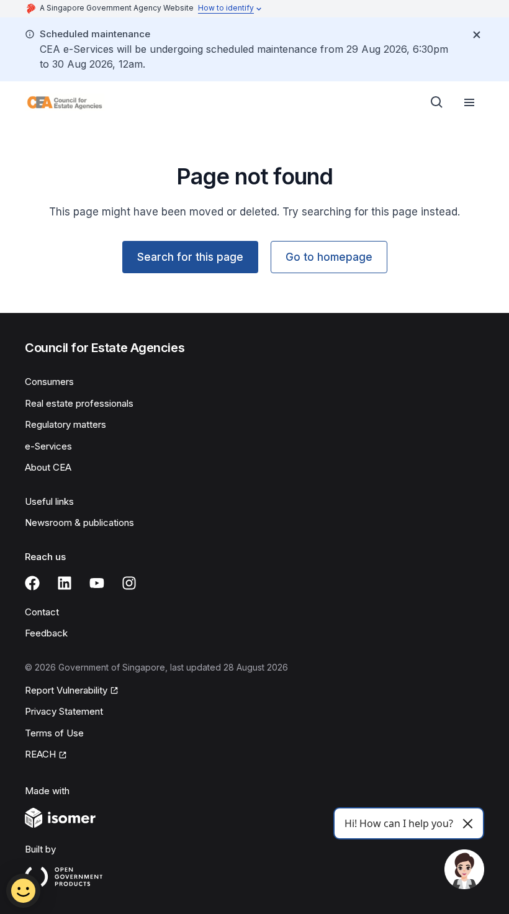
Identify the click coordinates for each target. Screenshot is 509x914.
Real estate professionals (79, 403)
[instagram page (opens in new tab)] (129, 583)
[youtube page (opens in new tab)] (96, 583)
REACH (46, 755)
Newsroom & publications (79, 522)
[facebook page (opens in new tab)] (32, 583)
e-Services (48, 446)
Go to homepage (329, 257)
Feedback (46, 633)
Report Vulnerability (66, 691)
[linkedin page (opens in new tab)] (64, 583)
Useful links (49, 501)
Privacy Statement (64, 711)
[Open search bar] (437, 102)
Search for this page (190, 257)
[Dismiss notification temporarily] (477, 35)
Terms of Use (54, 733)
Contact (42, 612)
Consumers (49, 381)
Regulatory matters (65, 424)
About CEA (48, 467)
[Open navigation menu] (469, 102)
